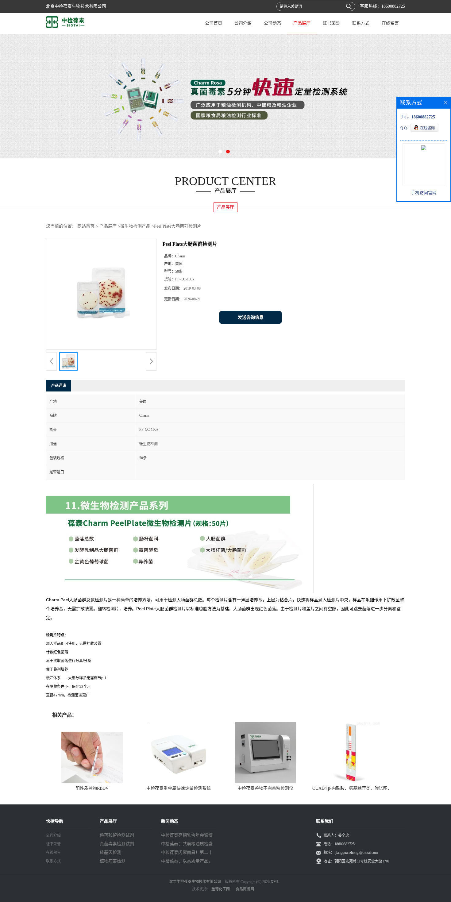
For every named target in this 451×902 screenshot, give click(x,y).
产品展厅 (301, 23)
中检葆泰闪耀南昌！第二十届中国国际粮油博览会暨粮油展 (187, 853)
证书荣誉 (331, 23)
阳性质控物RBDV (92, 788)
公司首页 (213, 23)
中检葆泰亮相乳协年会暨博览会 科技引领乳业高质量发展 (187, 836)
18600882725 (393, 6)
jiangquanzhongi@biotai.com (356, 852)
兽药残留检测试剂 (117, 835)
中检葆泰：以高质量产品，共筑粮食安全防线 (187, 862)
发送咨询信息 (251, 317)
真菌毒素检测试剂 (117, 844)
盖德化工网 (220, 889)
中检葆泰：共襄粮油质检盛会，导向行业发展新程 (187, 845)
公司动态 (272, 23)
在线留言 (390, 23)
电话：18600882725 (339, 844)
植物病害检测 (112, 861)
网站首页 (85, 226)
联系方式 (360, 23)
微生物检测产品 (135, 226)
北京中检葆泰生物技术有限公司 (195, 882)
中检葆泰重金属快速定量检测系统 (178, 788)
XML (275, 882)
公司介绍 (243, 23)
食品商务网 (245, 889)
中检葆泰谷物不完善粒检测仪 (265, 788)
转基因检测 (110, 852)
